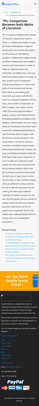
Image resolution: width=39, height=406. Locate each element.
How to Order (6, 343)
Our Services (5, 346)
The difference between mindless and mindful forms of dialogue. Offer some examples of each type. (19, 237)
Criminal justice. (11, 261)
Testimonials (5, 355)
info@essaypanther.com (14, 367)
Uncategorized (15, 12)
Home (6, 12)
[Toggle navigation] (35, 4)
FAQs (3, 352)
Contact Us (5, 358)
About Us (4, 349)
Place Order (35, 277)
